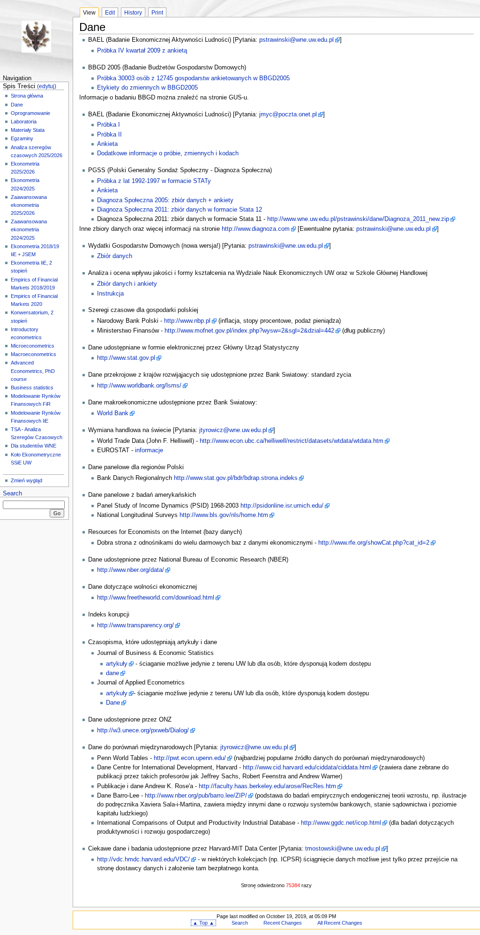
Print (157, 12)
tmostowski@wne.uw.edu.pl (342, 848)
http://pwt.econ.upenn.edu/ (190, 758)
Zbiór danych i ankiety (127, 284)
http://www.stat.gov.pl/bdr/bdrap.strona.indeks (236, 478)
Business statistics (32, 387)
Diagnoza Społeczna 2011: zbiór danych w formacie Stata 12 (179, 209)
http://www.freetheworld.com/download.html (155, 597)
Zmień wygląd (26, 480)
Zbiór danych (114, 256)
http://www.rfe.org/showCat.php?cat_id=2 (373, 543)
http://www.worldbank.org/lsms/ (139, 385)
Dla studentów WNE (33, 445)
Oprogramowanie (30, 113)
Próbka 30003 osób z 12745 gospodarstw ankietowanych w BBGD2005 (193, 78)
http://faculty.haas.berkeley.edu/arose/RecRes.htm (267, 786)
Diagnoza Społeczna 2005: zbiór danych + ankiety (165, 200)
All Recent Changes (339, 923)
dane (112, 673)
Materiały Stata (28, 130)
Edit (110, 12)
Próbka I (108, 125)
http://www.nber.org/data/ (130, 570)
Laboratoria (24, 121)
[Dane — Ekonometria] (36, 36)
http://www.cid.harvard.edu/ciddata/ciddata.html (307, 767)
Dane (17, 104)
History (133, 12)
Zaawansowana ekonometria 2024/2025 (29, 229)
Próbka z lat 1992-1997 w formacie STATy (154, 181)
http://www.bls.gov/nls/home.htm (224, 515)
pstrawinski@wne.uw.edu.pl (296, 40)
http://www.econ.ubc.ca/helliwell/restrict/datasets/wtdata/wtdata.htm (291, 441)
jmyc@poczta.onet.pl (288, 114)
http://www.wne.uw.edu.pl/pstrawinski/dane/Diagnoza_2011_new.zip (358, 219)
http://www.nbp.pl (187, 321)
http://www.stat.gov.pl (126, 358)
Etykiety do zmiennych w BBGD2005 (147, 87)
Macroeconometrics (33, 354)
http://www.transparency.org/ (135, 625)
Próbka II (109, 134)
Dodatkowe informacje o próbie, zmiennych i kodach (168, 153)
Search (12, 493)
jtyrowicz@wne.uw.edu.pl (233, 430)
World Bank (112, 413)
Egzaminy (22, 138)
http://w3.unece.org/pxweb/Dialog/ (143, 730)
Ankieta (107, 144)
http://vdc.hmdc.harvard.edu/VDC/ (143, 859)
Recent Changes (282, 923)
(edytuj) (46, 86)
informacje (149, 450)
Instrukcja (110, 293)
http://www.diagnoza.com (256, 229)
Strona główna (27, 96)
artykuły (117, 664)
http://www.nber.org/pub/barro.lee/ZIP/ (196, 795)
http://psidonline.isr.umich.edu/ (281, 505)
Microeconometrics (32, 346)
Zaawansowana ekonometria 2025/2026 (29, 205)
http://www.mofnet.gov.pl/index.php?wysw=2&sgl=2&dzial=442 (249, 330)
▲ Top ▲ (203, 923)
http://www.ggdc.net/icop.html (341, 823)
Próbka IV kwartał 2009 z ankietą (142, 50)
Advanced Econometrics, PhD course (33, 370)
